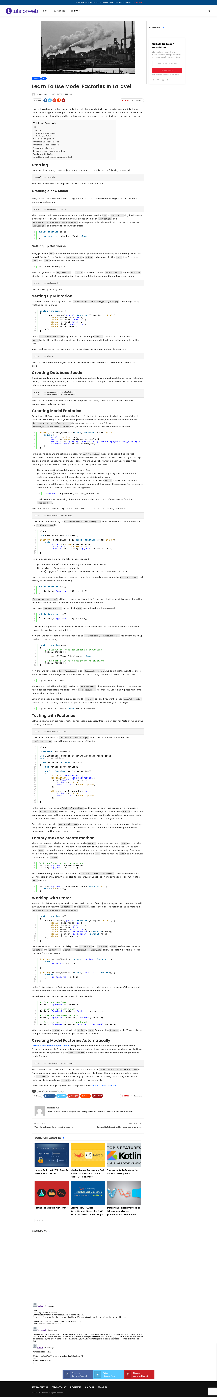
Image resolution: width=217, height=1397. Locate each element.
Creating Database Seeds (46, 142)
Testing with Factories (44, 148)
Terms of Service (40, 1387)
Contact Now (137, 2)
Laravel (36, 79)
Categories (59, 11)
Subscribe (168, 70)
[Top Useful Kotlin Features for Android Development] (124, 1155)
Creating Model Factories (46, 145)
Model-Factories (51, 1091)
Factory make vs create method (49, 151)
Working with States (43, 154)
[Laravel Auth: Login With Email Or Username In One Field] (52, 1155)
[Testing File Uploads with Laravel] (52, 1193)
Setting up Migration (43, 139)
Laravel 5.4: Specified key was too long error (119, 1127)
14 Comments (137, 100)
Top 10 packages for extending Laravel (53, 1127)
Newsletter (75, 1387)
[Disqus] (88, 1268)
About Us (102, 1387)
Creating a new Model (46, 133)
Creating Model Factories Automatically (53, 157)
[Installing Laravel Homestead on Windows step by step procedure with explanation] (124, 1193)
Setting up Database (45, 136)
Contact (75, 11)
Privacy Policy (59, 1387)
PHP (43, 79)
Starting (37, 130)
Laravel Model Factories (103, 1085)
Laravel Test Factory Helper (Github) (51, 1045)
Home (45, 11)
